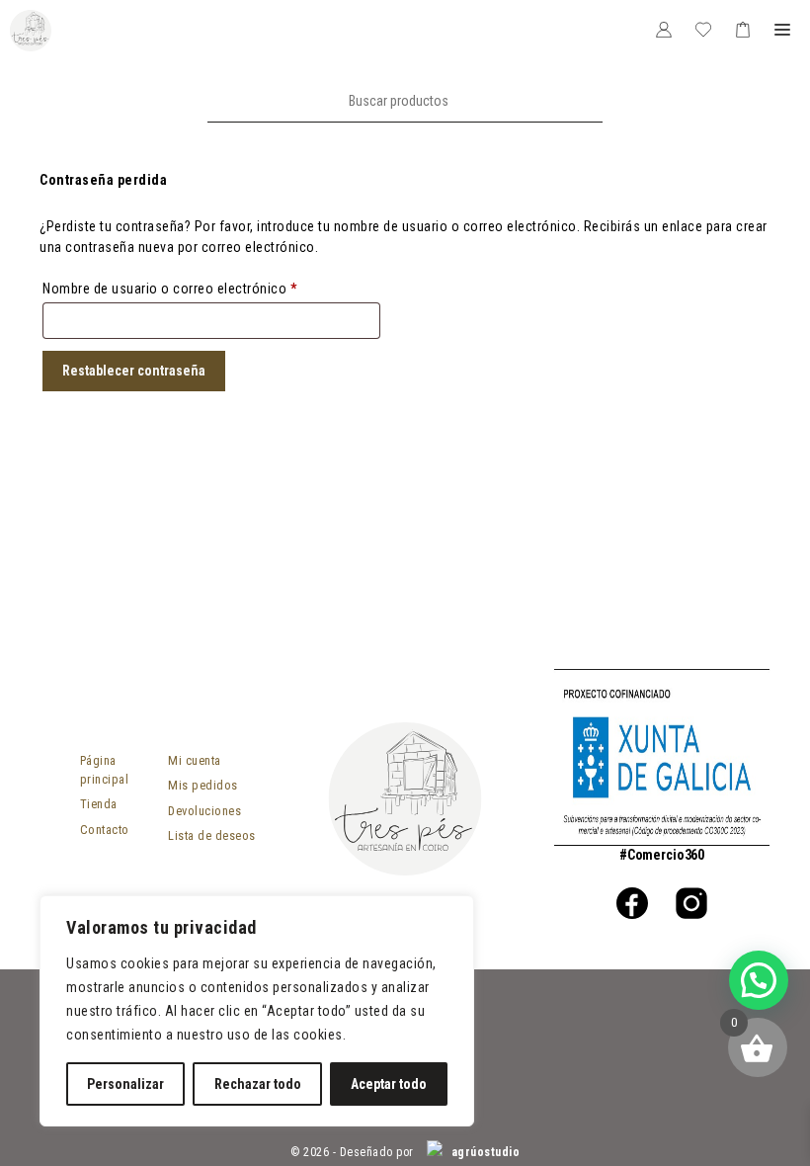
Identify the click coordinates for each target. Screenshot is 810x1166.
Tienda (99, 803)
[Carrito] (743, 30)
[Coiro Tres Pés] (30, 30)
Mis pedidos (203, 785)
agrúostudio (483, 1152)
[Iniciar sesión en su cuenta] (664, 30)
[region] (257, 1010)
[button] (758, 980)
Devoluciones (204, 810)
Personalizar (125, 1084)
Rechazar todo (257, 1084)
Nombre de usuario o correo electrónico (202, 288)
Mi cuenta (194, 760)
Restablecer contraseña (133, 370)
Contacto (104, 829)
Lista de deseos (212, 835)
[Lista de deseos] (703, 30)
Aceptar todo (389, 1084)
